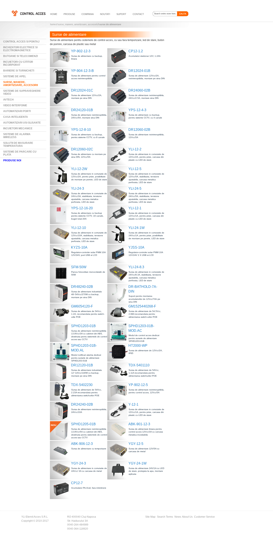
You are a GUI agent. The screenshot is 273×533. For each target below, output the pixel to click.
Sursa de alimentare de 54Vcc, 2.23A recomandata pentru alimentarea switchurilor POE (86, 393)
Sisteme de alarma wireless (16, 136)
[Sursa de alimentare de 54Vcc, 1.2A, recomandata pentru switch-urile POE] (61, 312)
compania (87, 14)
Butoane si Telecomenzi (20, 56)
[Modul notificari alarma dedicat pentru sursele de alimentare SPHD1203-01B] (61, 352)
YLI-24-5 (134, 188)
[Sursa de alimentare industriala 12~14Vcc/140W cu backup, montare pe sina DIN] (61, 371)
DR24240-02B (82, 404)
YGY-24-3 (78, 463)
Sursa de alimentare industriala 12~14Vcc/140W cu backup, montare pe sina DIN (86, 373)
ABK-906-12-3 (82, 444)
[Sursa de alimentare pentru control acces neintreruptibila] (61, 77)
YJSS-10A (136, 247)
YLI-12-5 (134, 169)
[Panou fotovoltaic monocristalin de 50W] (61, 273)
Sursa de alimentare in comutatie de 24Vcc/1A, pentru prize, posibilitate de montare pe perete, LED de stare (146, 236)
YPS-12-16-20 (82, 208)
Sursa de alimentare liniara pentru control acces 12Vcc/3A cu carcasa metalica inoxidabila (146, 432)
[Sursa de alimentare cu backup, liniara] (61, 57)
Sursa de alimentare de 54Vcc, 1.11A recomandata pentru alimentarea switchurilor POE (144, 373)
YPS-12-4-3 (137, 110)
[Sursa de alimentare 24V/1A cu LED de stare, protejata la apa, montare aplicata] (119, 469)
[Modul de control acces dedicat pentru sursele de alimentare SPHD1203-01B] (119, 332)
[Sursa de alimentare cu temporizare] (61, 450)
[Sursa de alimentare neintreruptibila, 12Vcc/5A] (119, 136)
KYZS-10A (79, 247)
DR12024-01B (139, 71)
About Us (187, 516)
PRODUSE (69, 14)
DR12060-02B (139, 129)
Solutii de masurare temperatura (18, 144)
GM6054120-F (82, 306)
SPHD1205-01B (83, 424)
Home (53, 24)
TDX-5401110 (139, 365)
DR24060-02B (139, 90)
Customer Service (204, 516)
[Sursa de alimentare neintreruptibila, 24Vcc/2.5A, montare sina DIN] (119, 96)
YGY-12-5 (135, 444)
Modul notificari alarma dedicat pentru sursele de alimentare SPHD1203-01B (86, 358)
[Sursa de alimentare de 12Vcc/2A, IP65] (119, 352)
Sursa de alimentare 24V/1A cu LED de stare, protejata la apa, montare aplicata (146, 471)
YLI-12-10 (78, 228)
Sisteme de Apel (14, 76)
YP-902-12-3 (80, 51)
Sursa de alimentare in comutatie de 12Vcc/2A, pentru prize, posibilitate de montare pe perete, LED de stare (89, 177)
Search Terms (165, 516)
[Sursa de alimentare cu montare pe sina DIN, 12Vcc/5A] (61, 155)
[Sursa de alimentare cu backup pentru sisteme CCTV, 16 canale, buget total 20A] (61, 214)
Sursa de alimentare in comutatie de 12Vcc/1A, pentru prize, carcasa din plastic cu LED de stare (146, 216)
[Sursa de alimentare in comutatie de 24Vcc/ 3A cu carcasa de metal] (61, 469)
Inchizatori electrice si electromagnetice (20, 49)
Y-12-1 (133, 404)
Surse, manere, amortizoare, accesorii (77, 24)
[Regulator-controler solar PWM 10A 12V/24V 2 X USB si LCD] (119, 254)
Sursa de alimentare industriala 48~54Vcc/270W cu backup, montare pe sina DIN (86, 294)
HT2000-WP (137, 345)
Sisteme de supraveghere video (22, 92)
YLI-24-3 (77, 188)
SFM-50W (78, 267)
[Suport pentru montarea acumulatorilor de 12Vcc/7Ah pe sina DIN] (119, 293)
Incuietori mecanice (17, 128)
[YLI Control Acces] (28, 13)
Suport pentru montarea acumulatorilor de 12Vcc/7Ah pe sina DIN (144, 299)
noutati (105, 14)
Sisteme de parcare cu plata (19, 153)
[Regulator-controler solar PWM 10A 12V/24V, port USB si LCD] (61, 254)
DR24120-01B (82, 110)
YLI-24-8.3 (136, 267)
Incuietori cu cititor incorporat (18, 63)
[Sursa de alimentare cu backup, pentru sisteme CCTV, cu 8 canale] (61, 136)
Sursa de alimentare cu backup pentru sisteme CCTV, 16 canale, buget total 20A (87, 216)
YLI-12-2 (134, 149)
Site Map (150, 516)
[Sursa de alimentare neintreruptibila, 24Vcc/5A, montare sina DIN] (61, 116)
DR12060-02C (82, 149)
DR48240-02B (82, 286)
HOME (53, 14)
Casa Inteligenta (15, 116)
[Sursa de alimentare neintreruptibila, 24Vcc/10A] (61, 411)
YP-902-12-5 (138, 385)
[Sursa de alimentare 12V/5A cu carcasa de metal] (119, 450)
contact (138, 14)
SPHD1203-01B (83, 326)
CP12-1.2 (135, 51)
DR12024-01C (82, 90)
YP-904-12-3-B (82, 71)
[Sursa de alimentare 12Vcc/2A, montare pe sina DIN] (61, 96)
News (177, 516)
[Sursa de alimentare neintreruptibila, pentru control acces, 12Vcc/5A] (119, 391)
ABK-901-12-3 (139, 424)
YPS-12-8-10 (81, 129)
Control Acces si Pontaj (21, 41)
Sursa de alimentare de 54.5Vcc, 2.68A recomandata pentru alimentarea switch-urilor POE (145, 314)
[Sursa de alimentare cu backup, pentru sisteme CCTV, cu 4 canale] (119, 116)
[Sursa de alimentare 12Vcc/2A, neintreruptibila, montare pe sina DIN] (119, 77)
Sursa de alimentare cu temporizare (88, 448)
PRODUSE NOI (12, 160)
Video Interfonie (15, 105)
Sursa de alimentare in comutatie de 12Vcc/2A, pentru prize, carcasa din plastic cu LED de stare (146, 157)
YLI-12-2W (79, 169)
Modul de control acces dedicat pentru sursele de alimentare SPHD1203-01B (144, 338)
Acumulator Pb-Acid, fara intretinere (88, 488)
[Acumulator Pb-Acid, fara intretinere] (61, 489)
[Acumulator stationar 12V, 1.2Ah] (119, 57)
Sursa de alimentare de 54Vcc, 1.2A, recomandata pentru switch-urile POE (88, 314)
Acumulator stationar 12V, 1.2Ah (145, 56)
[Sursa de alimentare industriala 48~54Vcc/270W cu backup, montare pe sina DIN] (61, 293)
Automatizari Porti (17, 111)
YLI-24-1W (136, 228)
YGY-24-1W (137, 463)
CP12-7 (77, 483)
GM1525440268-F (142, 306)
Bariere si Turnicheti (18, 70)
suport (121, 14)
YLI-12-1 (134, 208)
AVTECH (8, 99)
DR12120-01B (82, 365)
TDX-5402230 (82, 385)
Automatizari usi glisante (22, 122)
